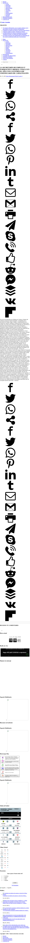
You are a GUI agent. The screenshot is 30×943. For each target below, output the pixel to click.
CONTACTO (6, 19)
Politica (7, 11)
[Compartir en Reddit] (10, 273)
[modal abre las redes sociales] (10, 121)
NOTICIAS (5, 3)
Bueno (6, 877)
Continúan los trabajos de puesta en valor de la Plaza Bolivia (16, 30)
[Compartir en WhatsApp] (10, 110)
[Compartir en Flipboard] (10, 317)
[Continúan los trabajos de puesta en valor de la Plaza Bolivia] (16, 894)
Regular (6, 880)
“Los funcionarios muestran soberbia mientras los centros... (16, 910)
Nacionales (8, 6)
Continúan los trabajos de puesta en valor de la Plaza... (15, 895)
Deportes (8, 15)
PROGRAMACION (7, 17)
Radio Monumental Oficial (12, 76)
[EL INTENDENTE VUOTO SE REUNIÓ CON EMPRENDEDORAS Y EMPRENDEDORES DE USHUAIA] (16, 917)
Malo (6, 879)
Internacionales (9, 8)
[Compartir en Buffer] (10, 295)
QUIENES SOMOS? (7, 18)
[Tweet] (10, 99)
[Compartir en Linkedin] (10, 175)
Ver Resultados (15, 885)
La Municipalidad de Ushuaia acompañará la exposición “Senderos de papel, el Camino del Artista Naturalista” (15, 33)
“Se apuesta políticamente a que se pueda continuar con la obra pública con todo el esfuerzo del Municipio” (15, 28)
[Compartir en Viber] (10, 252)
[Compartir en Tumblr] (10, 186)
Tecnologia (8, 10)
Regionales (8, 5)
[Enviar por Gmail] (10, 208)
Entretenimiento (9, 13)
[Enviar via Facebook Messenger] (10, 284)
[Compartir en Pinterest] (10, 165)
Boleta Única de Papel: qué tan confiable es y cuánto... (15, 903)
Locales (7, 4)
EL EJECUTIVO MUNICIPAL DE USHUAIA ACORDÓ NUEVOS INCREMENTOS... (16, 928)
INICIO (4, 1)
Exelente (6, 876)
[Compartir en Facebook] (10, 89)
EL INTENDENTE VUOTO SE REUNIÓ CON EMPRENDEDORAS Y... (14, 919)
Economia (8, 14)
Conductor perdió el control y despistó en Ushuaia (14, 31)
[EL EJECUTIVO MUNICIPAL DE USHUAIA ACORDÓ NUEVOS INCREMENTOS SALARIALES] (16, 926)
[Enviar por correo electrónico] (10, 197)
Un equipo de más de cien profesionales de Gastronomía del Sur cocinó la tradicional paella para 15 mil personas (16, 36)
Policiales (8, 9)
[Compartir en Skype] (10, 241)
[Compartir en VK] (10, 306)
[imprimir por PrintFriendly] (10, 219)
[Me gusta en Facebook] (10, 262)
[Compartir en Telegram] (10, 230)
